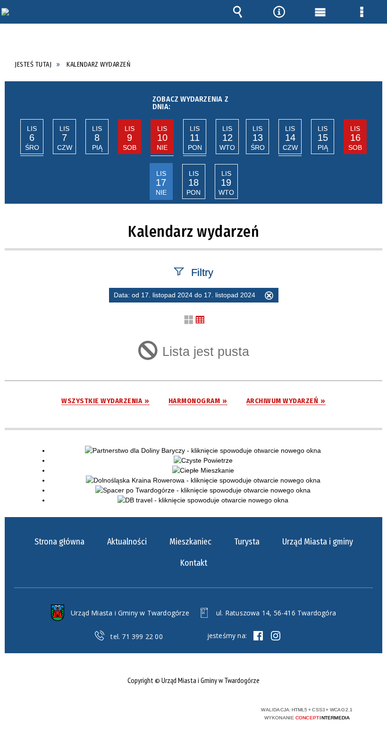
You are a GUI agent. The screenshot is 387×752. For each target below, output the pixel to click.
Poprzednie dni (13, 100)
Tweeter (275, 635)
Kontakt (193, 563)
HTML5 (170, 710)
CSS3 (184, 710)
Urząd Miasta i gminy (317, 541)
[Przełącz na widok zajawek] (189, 320)
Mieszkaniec (190, 541)
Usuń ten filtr (269, 297)
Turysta (247, 541)
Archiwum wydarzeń (282, 401)
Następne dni (372, 100)
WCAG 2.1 (213, 709)
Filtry (202, 272)
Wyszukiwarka (238, 12)
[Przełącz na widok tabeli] (200, 320)
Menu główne (320, 12)
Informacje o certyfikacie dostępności (71, 711)
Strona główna (59, 541)
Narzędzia (279, 12)
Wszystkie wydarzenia (101, 401)
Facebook (258, 635)
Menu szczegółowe (361, 12)
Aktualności (127, 541)
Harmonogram (194, 401)
